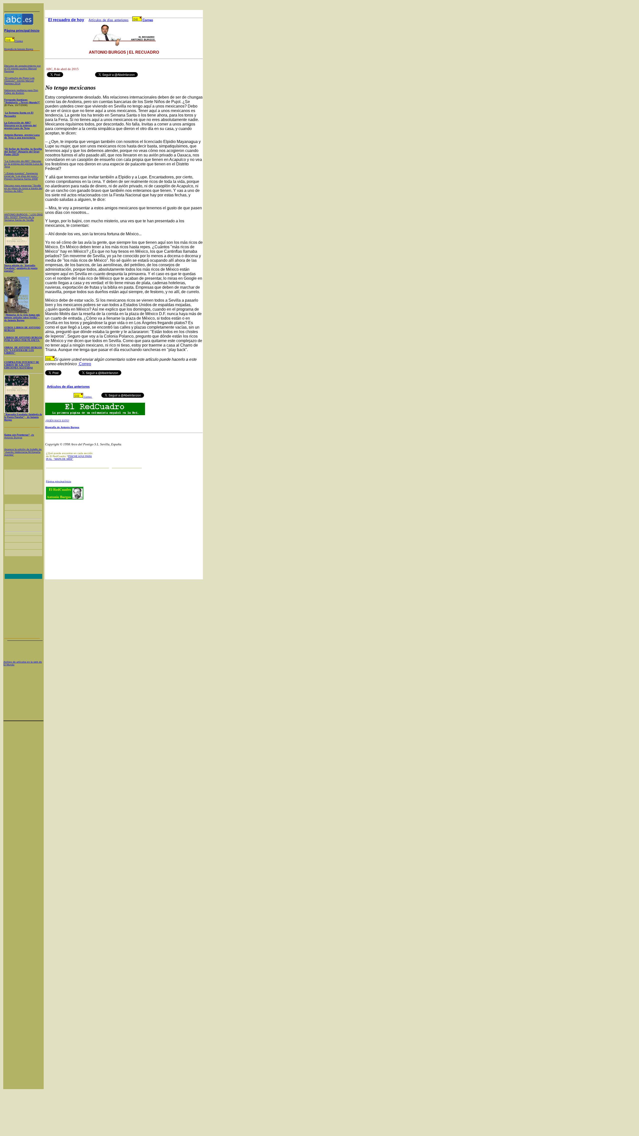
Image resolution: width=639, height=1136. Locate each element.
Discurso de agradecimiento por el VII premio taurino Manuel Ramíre (22, 68)
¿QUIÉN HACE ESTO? (57, 420)
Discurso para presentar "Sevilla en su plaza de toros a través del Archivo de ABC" (23, 188)
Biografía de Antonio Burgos (62, 427)
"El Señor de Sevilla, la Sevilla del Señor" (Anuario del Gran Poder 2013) (23, 151)
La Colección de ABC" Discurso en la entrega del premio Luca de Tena (20, 125)
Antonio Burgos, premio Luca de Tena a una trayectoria (22, 136)
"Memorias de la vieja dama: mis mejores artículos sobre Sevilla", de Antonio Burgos (22, 317)
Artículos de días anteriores (109, 20)
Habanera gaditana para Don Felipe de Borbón (21, 91)
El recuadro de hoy (66, 20)
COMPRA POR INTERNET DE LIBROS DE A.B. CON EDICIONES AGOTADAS (21, 365)
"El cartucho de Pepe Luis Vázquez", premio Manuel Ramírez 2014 (19, 81)
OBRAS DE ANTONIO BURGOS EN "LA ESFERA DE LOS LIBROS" (23, 350)
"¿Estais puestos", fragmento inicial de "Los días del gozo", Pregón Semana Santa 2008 (21, 176)
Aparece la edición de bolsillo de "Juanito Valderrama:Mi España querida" (23, 452)
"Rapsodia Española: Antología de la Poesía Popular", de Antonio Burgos (23, 417)
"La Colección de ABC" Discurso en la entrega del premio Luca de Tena (23, 164)
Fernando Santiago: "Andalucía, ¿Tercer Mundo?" (22, 101)
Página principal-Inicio (21, 30)
